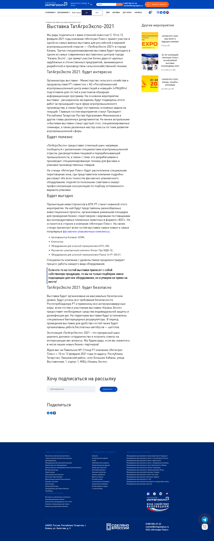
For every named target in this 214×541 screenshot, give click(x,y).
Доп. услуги (127, 12)
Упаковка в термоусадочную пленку (57, 504)
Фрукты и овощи (97, 477)
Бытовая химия (97, 479)
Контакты (138, 12)
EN (94, 4)
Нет (97, 12)
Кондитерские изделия (100, 458)
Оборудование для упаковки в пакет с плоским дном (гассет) (147, 458)
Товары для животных (99, 467)
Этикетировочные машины (54, 474)
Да (87, 12)
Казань (73, 5)
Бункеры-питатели (51, 481)
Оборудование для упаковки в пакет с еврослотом (144, 460)
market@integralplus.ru (133, 5)
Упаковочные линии (54, 493)
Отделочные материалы (100, 484)
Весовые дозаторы (51, 470)
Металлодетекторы (51, 486)
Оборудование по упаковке (139, 452)
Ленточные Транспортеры (53, 477)
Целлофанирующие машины (54, 499)
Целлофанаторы (50, 460)
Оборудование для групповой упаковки (58, 463)
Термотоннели (50, 472)
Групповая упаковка (98, 470)
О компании (49, 12)
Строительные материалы (100, 481)
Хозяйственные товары (100, 486)
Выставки (56, 22)
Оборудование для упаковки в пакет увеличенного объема (146, 465)
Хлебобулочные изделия (100, 463)
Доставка (116, 12)
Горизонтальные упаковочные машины (58, 458)
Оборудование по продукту (104, 452)
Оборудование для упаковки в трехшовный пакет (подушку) (147, 456)
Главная (49, 22)
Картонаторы (49, 484)
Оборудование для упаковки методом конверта (143, 477)
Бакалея (95, 456)
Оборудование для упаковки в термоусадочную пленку (145, 470)
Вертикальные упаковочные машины (57, 479)
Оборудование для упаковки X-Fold (139, 479)
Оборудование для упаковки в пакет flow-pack (142, 474)
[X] (54, 413)
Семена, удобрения (98, 474)
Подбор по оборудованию (56, 452)
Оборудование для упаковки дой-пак (139, 484)
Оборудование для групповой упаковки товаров (143, 472)
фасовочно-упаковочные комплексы (86, 231)
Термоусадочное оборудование (56, 465)
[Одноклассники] (51, 413)
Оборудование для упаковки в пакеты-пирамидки (144, 467)
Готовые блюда (97, 488)
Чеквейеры (49, 491)
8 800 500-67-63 (130, 3)
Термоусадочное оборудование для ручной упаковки (63, 467)
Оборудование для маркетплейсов (57, 488)
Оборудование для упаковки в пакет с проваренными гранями (148, 463)
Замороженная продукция (101, 465)
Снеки (94, 460)
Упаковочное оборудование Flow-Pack (58, 501)
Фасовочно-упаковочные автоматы (57, 456)
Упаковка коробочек (99, 472)
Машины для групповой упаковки (56, 506)
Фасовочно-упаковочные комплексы (57, 497)
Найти (119, 4)
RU (91, 4)
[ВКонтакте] (48, 413)
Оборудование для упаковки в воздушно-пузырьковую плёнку (148, 481)
